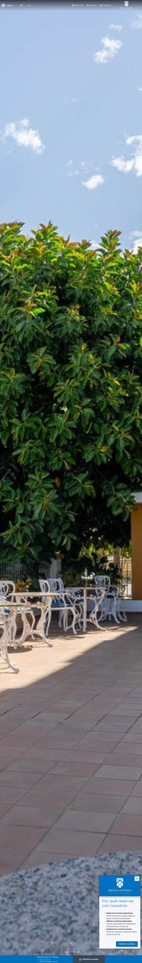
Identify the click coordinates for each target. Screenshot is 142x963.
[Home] (126, 5)
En (29, 5)
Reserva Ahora (127, 944)
